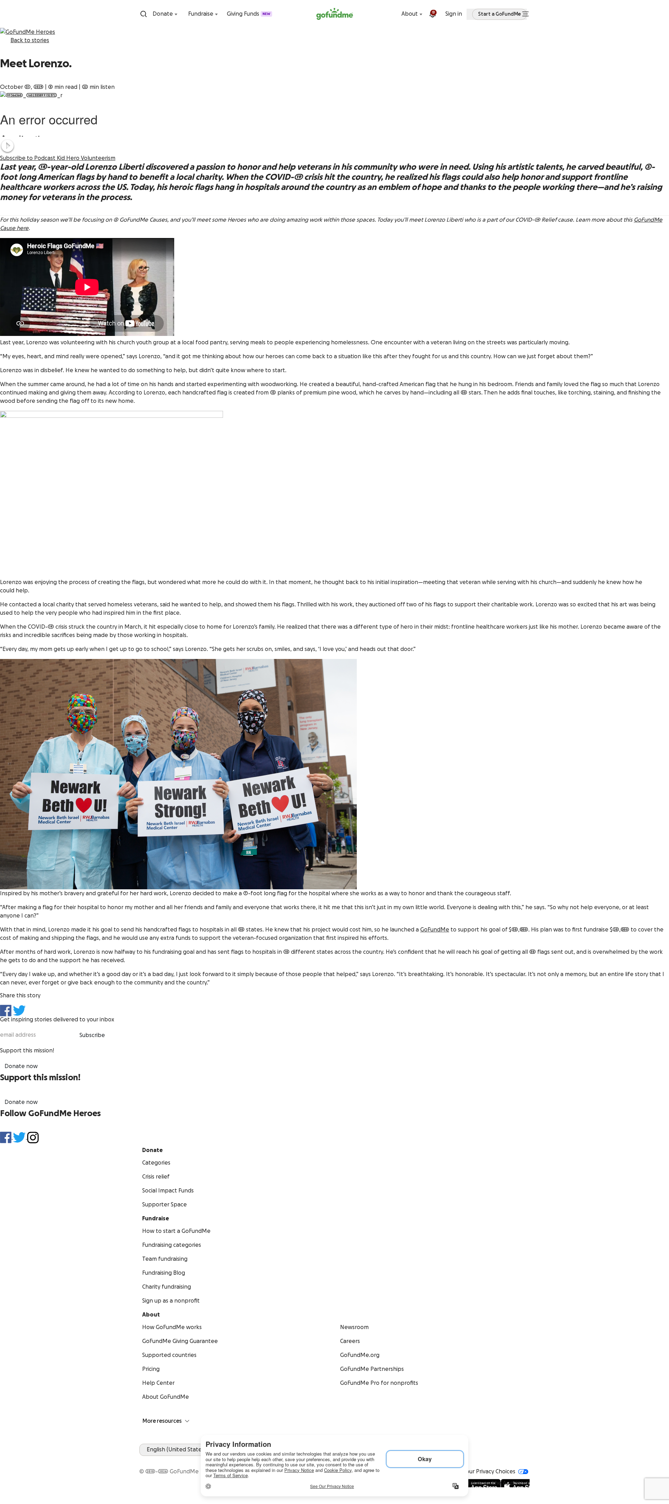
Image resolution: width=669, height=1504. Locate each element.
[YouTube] (152, 1460)
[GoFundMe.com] (334, 14)
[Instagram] (168, 1460)
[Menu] (525, 14)
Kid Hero (69, 158)
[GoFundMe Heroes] (334, 32)
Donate (163, 14)
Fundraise (200, 14)
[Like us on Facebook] (6, 1137)
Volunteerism (98, 158)
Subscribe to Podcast (28, 158)
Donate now (21, 1066)
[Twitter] (160, 1460)
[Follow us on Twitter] (20, 1137)
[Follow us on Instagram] (33, 1137)
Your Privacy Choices (489, 1471)
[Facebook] (143, 1460)
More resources (162, 1421)
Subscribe (92, 1035)
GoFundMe (434, 930)
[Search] (143, 14)
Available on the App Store (494, 1483)
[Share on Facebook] (5, 1010)
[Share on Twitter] (19, 1010)
